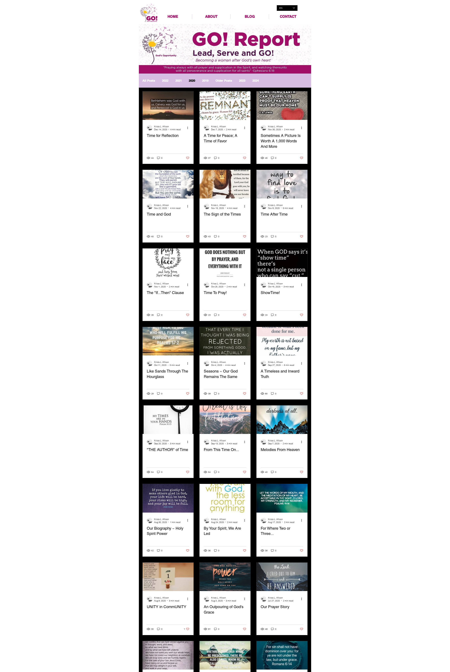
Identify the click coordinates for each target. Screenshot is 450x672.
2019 (205, 80)
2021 (178, 80)
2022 (165, 80)
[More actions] (189, 128)
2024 (255, 80)
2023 (242, 80)
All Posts (148, 80)
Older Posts (224, 80)
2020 (192, 80)
